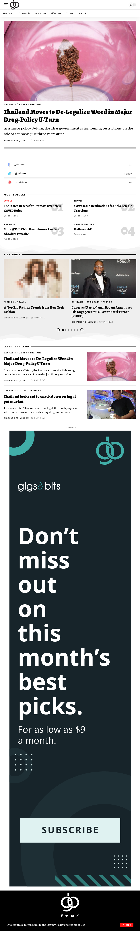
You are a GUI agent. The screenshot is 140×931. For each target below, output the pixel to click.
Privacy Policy (55, 924)
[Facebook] (70, 165)
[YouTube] (72, 916)
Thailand (36, 104)
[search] (123, 5)
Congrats (93, 302)
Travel (78, 201)
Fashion (9, 302)
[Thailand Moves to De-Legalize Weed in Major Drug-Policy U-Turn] (70, 61)
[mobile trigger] (7, 4)
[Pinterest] (70, 182)
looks (23, 390)
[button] (58, 330)
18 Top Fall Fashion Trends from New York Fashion (34, 309)
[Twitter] (70, 174)
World (8, 201)
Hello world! (83, 229)
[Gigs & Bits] (14, 4)
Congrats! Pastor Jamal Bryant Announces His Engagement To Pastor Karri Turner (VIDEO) (101, 311)
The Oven (10, 224)
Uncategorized (84, 224)
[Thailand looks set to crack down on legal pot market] (111, 404)
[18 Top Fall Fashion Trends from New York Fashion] (36, 278)
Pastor (107, 302)
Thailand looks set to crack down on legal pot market (40, 399)
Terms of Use (77, 924)
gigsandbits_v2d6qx (16, 140)
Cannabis (10, 104)
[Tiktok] (77, 916)
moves (23, 104)
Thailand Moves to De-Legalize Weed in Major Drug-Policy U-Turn (68, 115)
